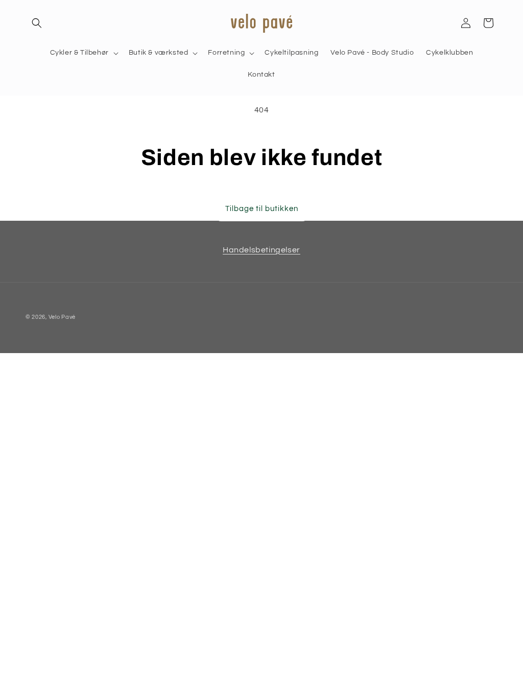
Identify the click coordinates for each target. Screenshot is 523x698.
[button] (37, 23)
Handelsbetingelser (261, 250)
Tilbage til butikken (261, 209)
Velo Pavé (62, 317)
